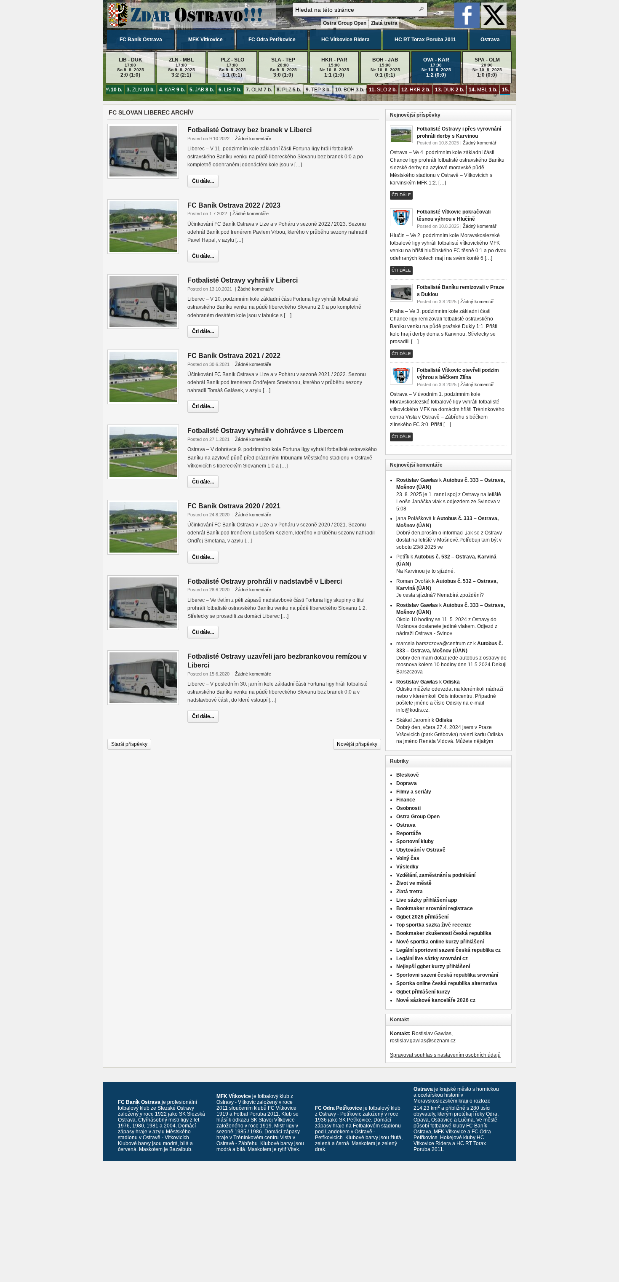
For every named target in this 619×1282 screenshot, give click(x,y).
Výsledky (407, 867)
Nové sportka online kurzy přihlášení (440, 942)
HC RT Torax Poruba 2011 (425, 40)
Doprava (406, 783)
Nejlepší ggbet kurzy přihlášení (433, 967)
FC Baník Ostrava (141, 40)
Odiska (451, 682)
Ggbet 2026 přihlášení (422, 917)
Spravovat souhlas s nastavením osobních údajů (445, 1055)
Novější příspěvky (357, 744)
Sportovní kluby (415, 841)
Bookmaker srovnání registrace (434, 908)
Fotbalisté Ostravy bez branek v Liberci (249, 130)
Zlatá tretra (384, 23)
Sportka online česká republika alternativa (446, 983)
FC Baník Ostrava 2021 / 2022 (233, 355)
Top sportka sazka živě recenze (434, 925)
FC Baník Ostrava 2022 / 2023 (233, 205)
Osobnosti (408, 808)
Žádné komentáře (253, 138)
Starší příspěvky (129, 744)
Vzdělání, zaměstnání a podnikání (435, 875)
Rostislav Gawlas (417, 480)
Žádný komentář (479, 142)
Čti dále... (203, 181)
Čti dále (401, 194)
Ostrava (490, 40)
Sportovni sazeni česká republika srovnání (447, 975)
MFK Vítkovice (205, 40)
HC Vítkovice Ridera (345, 40)
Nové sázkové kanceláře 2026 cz (435, 1000)
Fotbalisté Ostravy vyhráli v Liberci (242, 280)
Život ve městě (414, 883)
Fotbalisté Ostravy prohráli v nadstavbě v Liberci (264, 581)
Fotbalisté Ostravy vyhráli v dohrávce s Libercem (265, 430)
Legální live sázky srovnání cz (432, 959)
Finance (405, 800)
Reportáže (408, 833)
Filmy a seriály (413, 792)
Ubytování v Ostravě (421, 850)
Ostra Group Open (344, 23)
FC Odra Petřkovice (272, 40)
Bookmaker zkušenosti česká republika (443, 933)
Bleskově (407, 775)
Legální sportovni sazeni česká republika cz (448, 950)
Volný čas (407, 858)
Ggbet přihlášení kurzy (423, 992)
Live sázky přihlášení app (426, 900)
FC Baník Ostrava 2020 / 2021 (233, 506)
